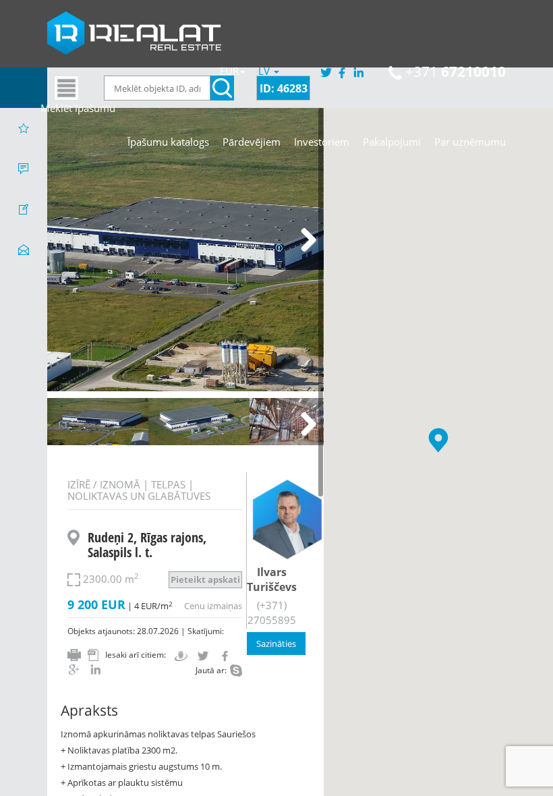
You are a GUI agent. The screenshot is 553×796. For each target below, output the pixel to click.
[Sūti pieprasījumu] (23, 249)
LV (265, 71)
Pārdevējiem (252, 141)
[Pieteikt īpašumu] (23, 209)
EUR (229, 71)
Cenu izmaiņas (213, 606)
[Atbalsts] (23, 168)
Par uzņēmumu (470, 141)
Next (303, 241)
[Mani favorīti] (23, 128)
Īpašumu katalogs (168, 141)
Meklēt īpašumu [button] (77, 108)
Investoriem (321, 141)
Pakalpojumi (392, 141)
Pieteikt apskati (205, 579)
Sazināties (276, 643)
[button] (438, 440)
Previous (67, 241)
